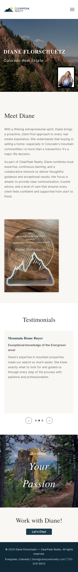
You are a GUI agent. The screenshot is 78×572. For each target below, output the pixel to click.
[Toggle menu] (72, 9)
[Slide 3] (42, 420)
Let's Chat (39, 531)
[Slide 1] (36, 420)
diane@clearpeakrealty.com (48, 559)
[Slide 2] (39, 420)
